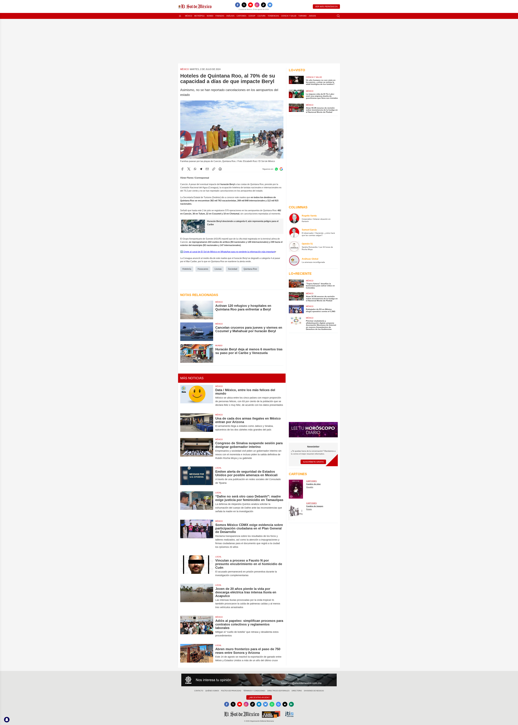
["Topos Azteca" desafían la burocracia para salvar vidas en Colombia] (296, 284)
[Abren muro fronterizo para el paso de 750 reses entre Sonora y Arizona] (196, 655)
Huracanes (203, 269)
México (188, 16)
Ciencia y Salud (288, 16)
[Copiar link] (214, 169)
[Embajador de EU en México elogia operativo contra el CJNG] (296, 309)
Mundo (210, 16)
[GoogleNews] (278, 704)
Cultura (261, 16)
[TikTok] (263, 4)
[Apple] (284, 704)
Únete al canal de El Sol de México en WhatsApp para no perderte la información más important (229, 252)
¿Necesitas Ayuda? (259, 697)
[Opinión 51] (294, 246)
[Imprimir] (220, 169)
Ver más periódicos (326, 6)
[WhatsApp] (195, 169)
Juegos (312, 16)
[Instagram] (257, 4)
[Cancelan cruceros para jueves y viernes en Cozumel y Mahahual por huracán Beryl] (196, 331)
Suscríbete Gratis (313, 462)
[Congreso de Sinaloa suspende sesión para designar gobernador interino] (196, 450)
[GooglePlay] (291, 704)
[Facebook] (237, 4)
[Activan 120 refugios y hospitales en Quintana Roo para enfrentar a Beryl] (196, 310)
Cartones (241, 16)
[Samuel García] (294, 232)
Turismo (302, 16)
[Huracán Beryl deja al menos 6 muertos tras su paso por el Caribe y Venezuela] (196, 353)
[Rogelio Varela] (294, 218)
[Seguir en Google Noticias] (281, 169)
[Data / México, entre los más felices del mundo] (196, 397)
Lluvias (218, 269)
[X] (244, 4)
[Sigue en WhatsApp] (276, 169)
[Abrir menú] (180, 16)
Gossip (251, 16)
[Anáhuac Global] (294, 260)
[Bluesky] (269, 4)
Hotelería (186, 269)
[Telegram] (201, 169)
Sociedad (232, 269)
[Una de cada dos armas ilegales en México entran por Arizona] (196, 424)
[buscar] (338, 16)
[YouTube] (250, 4)
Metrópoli (199, 16)
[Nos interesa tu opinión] (259, 680)
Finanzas (219, 16)
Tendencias (273, 16)
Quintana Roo (250, 269)
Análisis (230, 16)
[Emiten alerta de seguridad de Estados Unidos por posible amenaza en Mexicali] (196, 477)
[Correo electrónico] (207, 169)
